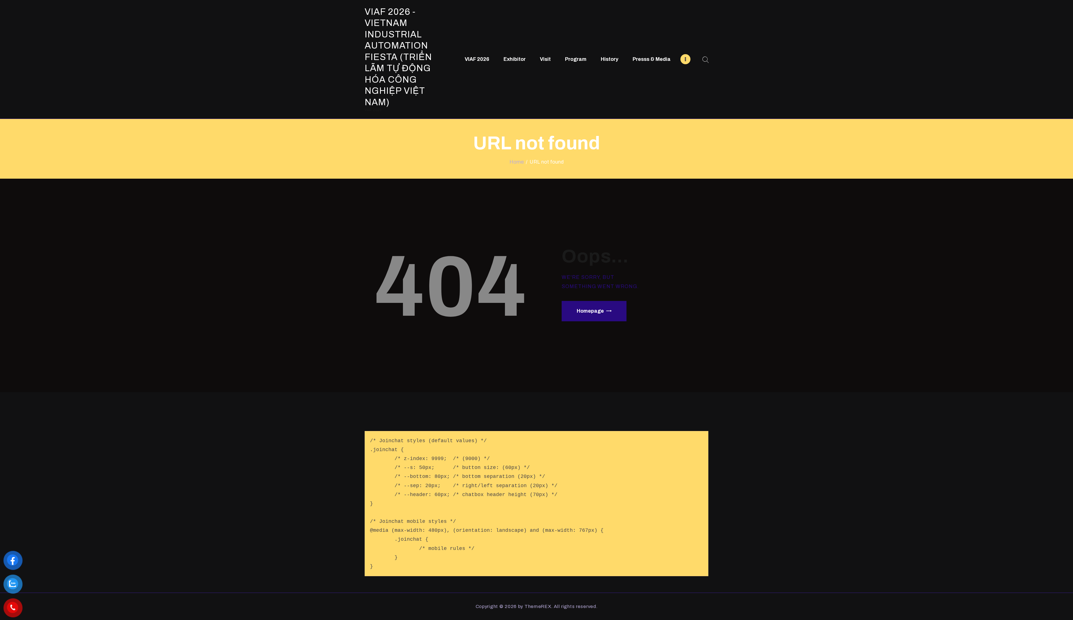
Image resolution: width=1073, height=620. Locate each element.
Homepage (590, 311)
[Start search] (705, 60)
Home (516, 162)
